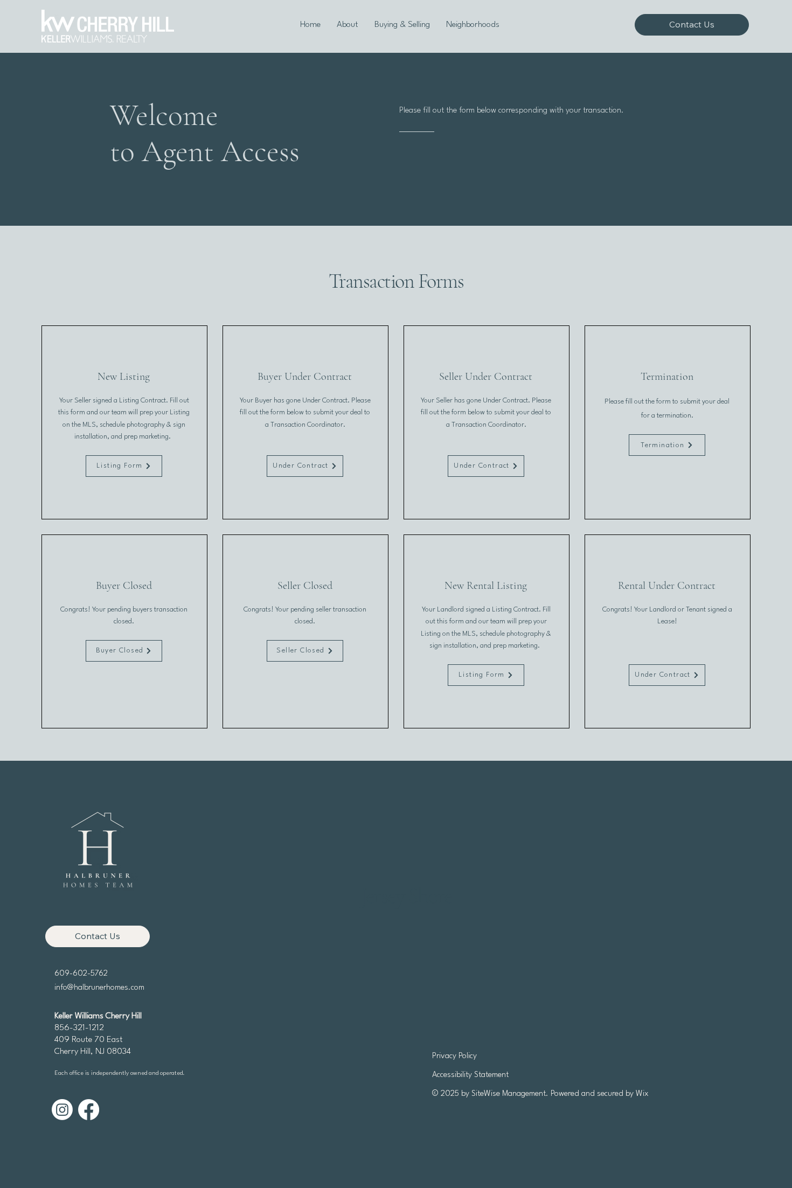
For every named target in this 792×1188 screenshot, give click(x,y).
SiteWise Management (508, 1094)
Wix (642, 1094)
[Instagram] (62, 1109)
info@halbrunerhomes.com (99, 988)
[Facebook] (88, 1109)
